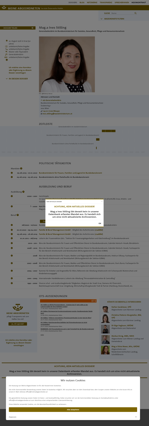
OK (100, 223)
